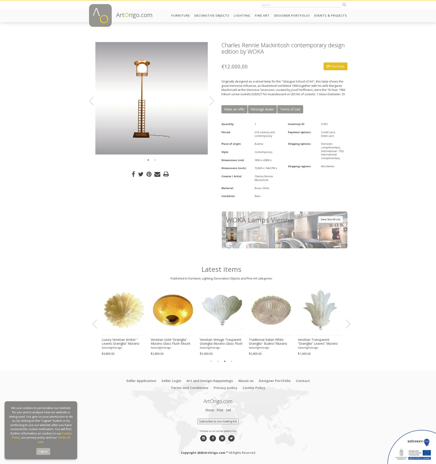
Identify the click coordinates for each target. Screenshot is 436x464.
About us (246, 380)
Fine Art (262, 15)
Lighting (242, 15)
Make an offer (234, 109)
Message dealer (262, 109)
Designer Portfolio (292, 15)
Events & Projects (330, 15)
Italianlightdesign (111, 347)
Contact (303, 380)
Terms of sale (290, 109)
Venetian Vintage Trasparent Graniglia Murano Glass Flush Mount (220, 342)
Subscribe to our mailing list (218, 421)
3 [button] (225, 361)
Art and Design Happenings (209, 380)
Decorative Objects (211, 15)
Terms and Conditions (189, 387)
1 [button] (148, 160)
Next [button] (209, 100)
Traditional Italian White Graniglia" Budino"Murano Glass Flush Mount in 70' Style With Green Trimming (270, 342)
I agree (43, 451)
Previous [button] (94, 100)
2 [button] (155, 160)
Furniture (180, 15)
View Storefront (330, 219)
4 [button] (231, 361)
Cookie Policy (254, 387)
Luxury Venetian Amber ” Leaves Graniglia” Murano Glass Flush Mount (120, 342)
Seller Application (141, 380)
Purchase (337, 66)
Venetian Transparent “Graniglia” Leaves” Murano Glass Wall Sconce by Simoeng (317, 342)
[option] (151, 98)
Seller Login (171, 380)
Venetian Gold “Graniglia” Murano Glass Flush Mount (170, 342)
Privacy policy (225, 387)
